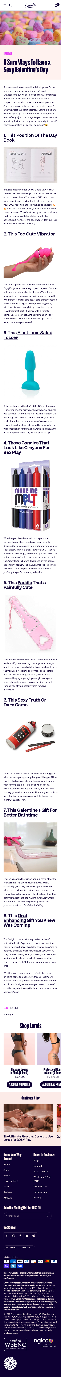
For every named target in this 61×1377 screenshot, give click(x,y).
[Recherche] (10, 5)
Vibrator (46, 234)
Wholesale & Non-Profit (42, 1179)
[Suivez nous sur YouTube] (27, 1235)
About (7, 1175)
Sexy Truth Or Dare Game (25, 702)
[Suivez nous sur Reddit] (33, 1235)
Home (7, 1164)
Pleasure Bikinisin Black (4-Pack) (19, 1071)
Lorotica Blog (11, 1181)
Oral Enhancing (15, 918)
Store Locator (40, 1171)
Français (26, 1247)
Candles (30, 443)
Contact (37, 1166)
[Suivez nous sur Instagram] (13, 1235)
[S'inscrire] (47, 1216)
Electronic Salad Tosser (28, 335)
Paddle (25, 582)
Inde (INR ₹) (10, 1247)
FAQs (36, 1160)
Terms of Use (40, 1186)
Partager (8, 1014)
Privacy (37, 1197)
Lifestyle (8, 53)
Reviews (8, 1192)
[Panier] (55, 5)
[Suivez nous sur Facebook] (20, 1235)
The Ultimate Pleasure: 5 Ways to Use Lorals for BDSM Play (28, 1138)
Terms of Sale (40, 1192)
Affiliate (8, 1197)
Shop (6, 1170)
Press (6, 1186)
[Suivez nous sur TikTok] (7, 1235)
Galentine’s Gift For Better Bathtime (30, 812)
